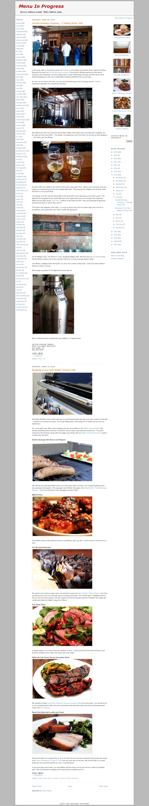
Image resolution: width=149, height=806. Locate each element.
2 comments (38, 775)
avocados (19, 256)
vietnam (19, 83)
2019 (116, 155)
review (18, 162)
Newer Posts (36, 786)
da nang (19, 168)
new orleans (20, 190)
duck (18, 236)
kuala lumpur (21, 120)
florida (18, 287)
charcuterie (20, 74)
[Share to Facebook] (40, 353)
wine (18, 205)
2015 (116, 165)
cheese (19, 134)
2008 (116, 241)
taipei (18, 111)
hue (17, 290)
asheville (19, 227)
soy (17, 247)
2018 (116, 158)
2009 (116, 238)
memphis (19, 239)
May (117, 214)
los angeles (20, 273)
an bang (19, 304)
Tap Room (55, 201)
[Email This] (33, 353)
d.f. (17, 137)
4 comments (38, 356)
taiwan (18, 114)
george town (20, 151)
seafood (19, 34)
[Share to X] (37, 353)
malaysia (19, 66)
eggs (18, 48)
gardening (20, 156)
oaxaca (19, 125)
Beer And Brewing (122, 55)
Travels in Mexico (122, 129)
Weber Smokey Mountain (91, 433)
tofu (17, 171)
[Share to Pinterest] (42, 353)
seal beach (20, 310)
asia (17, 26)
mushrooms (20, 307)
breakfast (19, 60)
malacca (19, 219)
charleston (20, 259)
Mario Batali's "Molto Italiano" (89, 593)
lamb (18, 139)
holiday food (20, 105)
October (119, 184)
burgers (19, 154)
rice (17, 88)
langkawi (19, 188)
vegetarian (20, 301)
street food (20, 40)
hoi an (18, 264)
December (120, 177)
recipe (18, 46)
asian (18, 23)
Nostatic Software (117, 258)
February (119, 224)
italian (18, 100)
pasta (18, 193)
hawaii (18, 173)
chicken (19, 63)
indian (18, 117)
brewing (19, 131)
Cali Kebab (96, 257)
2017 (116, 162)
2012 (116, 175)
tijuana (18, 165)
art (17, 281)
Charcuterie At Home (122, 37)
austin (18, 207)
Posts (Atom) (47, 791)
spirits (18, 199)
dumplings (20, 182)
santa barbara (21, 296)
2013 (116, 171)
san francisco (21, 279)
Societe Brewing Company (58, 72)
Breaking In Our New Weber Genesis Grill (53, 370)
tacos (18, 108)
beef (18, 77)
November (120, 181)
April (117, 218)
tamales (19, 225)
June (118, 197)
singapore (20, 176)
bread (18, 122)
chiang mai (20, 179)
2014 (116, 168)
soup (18, 80)
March (118, 221)
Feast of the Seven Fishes (122, 111)
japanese (19, 293)
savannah (20, 298)
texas (18, 202)
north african (21, 244)
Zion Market (45, 708)
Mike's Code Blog (117, 256)
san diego (20, 97)
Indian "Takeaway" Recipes (122, 93)
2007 (116, 244)
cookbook (19, 213)
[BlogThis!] (35, 353)
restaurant (20, 31)
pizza (18, 196)
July (117, 194)
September (120, 187)
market (18, 91)
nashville (19, 242)
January (119, 227)
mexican (19, 43)
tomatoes (19, 142)
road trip (19, 37)
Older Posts (103, 786)
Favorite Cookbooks (122, 75)
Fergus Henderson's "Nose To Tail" (48, 760)
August (118, 190)
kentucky (19, 216)
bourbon (19, 233)
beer (18, 54)
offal (17, 145)
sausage (19, 102)
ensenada (20, 284)
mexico (19, 57)
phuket (18, 276)
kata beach (20, 267)
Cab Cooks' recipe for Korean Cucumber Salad (64, 703)
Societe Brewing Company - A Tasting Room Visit (57, 23)
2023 (116, 152)
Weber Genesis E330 (91, 428)
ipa (17, 159)
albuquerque (21, 253)
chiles (18, 68)
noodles (19, 71)
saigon (18, 222)
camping (19, 210)
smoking (19, 94)
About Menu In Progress (124, 18)
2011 (116, 231)
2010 (116, 235)
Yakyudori (66, 70)
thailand (19, 148)
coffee (18, 261)
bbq (17, 85)
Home (70, 786)
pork (18, 29)
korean (18, 270)
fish (17, 51)
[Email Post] (43, 356)
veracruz (19, 250)
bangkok (19, 230)
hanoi (18, 128)
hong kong (20, 185)
